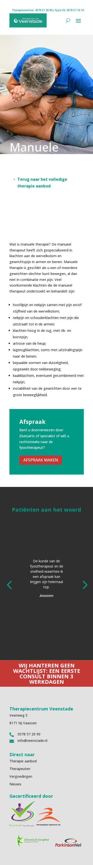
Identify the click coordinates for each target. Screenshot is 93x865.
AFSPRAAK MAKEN (40, 460)
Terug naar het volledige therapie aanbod (42, 183)
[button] (9, 584)
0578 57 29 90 (43, 10)
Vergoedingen (20, 776)
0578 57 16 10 (75, 10)
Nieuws (15, 784)
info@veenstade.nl (32, 740)
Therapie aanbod (23, 761)
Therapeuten (19, 768)
